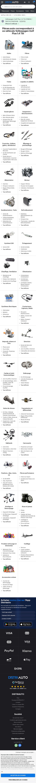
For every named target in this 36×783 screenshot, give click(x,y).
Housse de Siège (8, 584)
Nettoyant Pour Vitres (9, 553)
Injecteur (5, 184)
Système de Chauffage (9, 281)
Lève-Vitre (6, 447)
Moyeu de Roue (25, 419)
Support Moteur (25, 184)
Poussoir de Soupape (27, 186)
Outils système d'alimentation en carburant (26, 551)
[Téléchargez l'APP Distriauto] (10, 624)
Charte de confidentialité (18, 731)
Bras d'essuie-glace (8, 117)
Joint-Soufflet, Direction (28, 349)
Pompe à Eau (24, 219)
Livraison (18, 702)
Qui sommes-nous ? (18, 718)
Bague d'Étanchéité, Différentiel (27, 416)
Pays (18, 698)
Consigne (18, 709)
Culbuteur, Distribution (27, 188)
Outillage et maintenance (25, 520)
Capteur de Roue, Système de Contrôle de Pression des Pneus (28, 515)
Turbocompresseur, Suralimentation (8, 218)
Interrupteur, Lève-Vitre (9, 449)
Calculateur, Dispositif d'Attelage (9, 518)
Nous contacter (18, 722)
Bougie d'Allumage (26, 149)
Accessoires (20, 11)
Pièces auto (5, 11)
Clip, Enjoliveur (7, 480)
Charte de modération (18, 733)
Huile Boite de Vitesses (9, 59)
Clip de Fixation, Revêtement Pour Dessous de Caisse (8, 484)
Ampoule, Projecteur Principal (9, 352)
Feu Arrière (6, 349)
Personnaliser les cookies (18, 780)
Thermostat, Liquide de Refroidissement (27, 221)
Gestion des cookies (18, 724)
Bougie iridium (25, 151)
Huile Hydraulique (8, 61)
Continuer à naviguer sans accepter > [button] (25, 752)
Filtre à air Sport (25, 477)
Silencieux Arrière (26, 251)
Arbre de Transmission (27, 414)
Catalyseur (24, 249)
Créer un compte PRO (18, 704)
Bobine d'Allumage (26, 153)
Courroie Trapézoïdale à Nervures (10, 149)
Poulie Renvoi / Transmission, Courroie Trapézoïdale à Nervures (10, 157)
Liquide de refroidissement (25, 86)
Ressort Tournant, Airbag (8, 451)
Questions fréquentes (18, 706)
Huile (27, 11)
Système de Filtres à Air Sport (28, 479)
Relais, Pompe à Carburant (25, 320)
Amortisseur (24, 117)
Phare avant (6, 347)
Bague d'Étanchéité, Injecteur (9, 188)
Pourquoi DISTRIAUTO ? (18, 700)
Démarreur (6, 314)
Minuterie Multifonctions (25, 312)
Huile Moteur (6, 57)
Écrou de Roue (25, 523)
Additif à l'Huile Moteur (27, 91)
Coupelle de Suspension (28, 123)
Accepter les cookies (18, 775)
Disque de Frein (7, 85)
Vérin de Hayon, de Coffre (26, 451)
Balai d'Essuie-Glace (9, 115)
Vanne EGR (6, 247)
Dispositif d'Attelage (9, 512)
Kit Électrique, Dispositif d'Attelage (10, 514)
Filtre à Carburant (26, 61)
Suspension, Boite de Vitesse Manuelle (9, 421)
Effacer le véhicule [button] (11, 23)
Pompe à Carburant (8, 186)
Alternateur (6, 310)
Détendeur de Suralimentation (7, 221)
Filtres (32, 11)
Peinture (23, 547)
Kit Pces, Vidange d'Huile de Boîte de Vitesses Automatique (9, 413)
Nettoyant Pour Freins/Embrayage (8, 550)
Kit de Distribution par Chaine (9, 153)
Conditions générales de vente (18, 720)
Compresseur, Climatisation (25, 276)
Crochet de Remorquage (6, 581)
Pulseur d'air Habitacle (9, 279)
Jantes (23, 512)
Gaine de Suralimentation (7, 214)
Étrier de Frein (7, 91)
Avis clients (18, 726)
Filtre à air (24, 59)
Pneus (13, 11)
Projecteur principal (26, 447)
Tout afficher (7, 63)
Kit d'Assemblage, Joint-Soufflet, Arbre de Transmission (10, 382)
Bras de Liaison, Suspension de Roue (27, 120)
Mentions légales (18, 729)
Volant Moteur (25, 382)
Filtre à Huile (24, 57)
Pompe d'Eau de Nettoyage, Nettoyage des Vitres (9, 121)
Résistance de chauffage (7, 276)
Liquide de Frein (25, 89)
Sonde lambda (25, 247)
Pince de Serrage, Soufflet (8, 386)
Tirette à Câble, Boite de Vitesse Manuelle (10, 418)
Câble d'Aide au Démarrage (7, 587)
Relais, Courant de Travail (26, 316)
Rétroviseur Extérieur (27, 449)
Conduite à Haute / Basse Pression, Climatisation (26, 284)
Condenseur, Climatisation (25, 279)
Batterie (5, 312)
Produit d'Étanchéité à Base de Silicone (27, 555)
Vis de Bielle (6, 478)
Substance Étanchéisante (7, 555)
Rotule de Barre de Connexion (26, 345)
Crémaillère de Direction (28, 351)
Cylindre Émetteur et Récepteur (27, 379)
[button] (25, 2)
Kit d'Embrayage (25, 377)
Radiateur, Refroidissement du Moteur (26, 215)
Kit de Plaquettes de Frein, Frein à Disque (9, 88)
